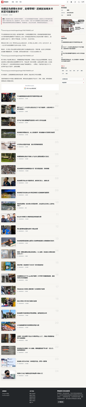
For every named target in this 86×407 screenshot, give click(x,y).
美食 (67, 73)
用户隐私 (33, 395)
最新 (13, 2)
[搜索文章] (79, 2)
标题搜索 (64, 82)
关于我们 (33, 400)
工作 (63, 73)
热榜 (17, 2)
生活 (70, 70)
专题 (20, 2)
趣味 (82, 70)
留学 (74, 70)
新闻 (68, 10)
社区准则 (33, 393)
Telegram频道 (5, 393)
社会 (67, 70)
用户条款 (33, 399)
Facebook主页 (5, 395)
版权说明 (33, 397)
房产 (78, 70)
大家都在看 (65, 79)
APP (32, 402)
